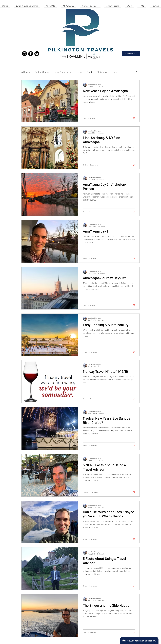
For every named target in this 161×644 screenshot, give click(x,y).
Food (89, 72)
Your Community (63, 72)
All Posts (25, 72)
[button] (136, 72)
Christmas (102, 72)
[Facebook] (30, 53)
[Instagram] (24, 53)
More (114, 72)
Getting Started (42, 72)
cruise (79, 72)
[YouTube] (36, 53)
